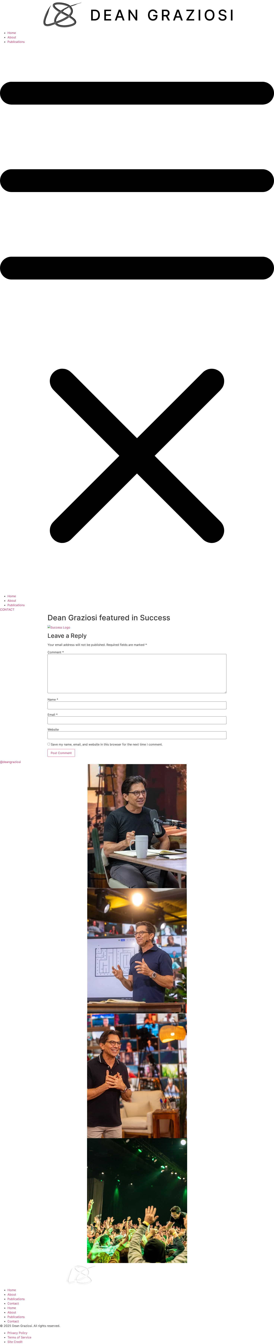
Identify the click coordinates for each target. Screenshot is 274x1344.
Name (53, 699)
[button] (137, 319)
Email (53, 714)
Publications (16, 42)
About (11, 37)
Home (11, 33)
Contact (13, 1303)
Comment (56, 652)
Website (53, 729)
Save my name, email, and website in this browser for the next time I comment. (107, 744)
